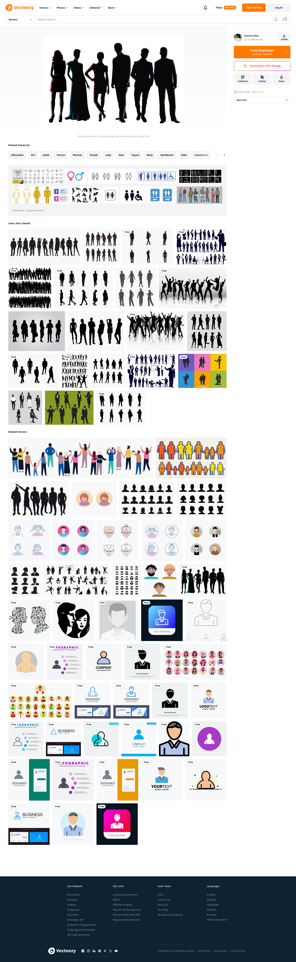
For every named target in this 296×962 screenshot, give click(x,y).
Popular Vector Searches (127, 909)
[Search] (276, 19)
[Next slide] (221, 155)
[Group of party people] (155, 331)
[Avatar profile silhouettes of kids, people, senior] (146, 499)
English (211, 894)
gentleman (166, 155)
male (184, 155)
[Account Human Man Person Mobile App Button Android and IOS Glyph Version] (117, 824)
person (61, 155)
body (150, 155)
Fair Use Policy (237, 950)
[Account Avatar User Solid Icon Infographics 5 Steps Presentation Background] (65, 662)
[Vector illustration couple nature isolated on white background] (29, 620)
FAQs (160, 894)
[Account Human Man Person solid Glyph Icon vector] (170, 701)
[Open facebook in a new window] (83, 951)
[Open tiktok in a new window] (105, 951)
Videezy (71, 904)
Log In (279, 7)
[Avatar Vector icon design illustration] (29, 540)
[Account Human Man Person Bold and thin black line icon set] (206, 620)
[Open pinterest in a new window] (99, 951)
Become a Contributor (170, 914)
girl (33, 155)
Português (213, 904)
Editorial (95, 7)
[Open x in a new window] (110, 951)
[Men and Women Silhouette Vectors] (203, 580)
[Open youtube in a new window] (116, 951)
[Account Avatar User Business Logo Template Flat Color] (104, 662)
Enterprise (73, 909)
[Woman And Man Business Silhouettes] (69, 408)
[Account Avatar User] (209, 738)
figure (135, 155)
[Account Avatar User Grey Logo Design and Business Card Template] (29, 780)
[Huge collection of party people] (75, 371)
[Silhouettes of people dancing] (193, 288)
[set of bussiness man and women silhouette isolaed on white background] (24, 580)
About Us (163, 904)
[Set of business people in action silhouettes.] (201, 247)
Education (73, 914)
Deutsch (211, 909)
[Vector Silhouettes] (44, 247)
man (121, 155)
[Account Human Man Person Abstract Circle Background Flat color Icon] (73, 824)
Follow (284, 39)
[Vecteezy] (20, 7)
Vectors (43, 7)
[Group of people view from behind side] (80, 458)
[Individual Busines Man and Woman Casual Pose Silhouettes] (25, 408)
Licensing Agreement (125, 894)
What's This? (258, 91)
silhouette (17, 155)
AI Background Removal (81, 929)
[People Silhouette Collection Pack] (207, 331)
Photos (61, 7)
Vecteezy (72, 899)
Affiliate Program (122, 904)
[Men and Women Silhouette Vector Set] (96, 331)
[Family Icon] (191, 458)
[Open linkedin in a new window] (94, 951)
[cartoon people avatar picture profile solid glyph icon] (126, 580)
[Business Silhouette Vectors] (36, 331)
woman (77, 155)
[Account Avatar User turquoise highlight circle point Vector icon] (101, 738)
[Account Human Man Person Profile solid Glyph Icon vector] (142, 662)
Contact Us (164, 899)
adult (46, 155)
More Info (242, 100)
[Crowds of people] (30, 288)
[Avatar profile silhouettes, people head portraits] (202, 499)
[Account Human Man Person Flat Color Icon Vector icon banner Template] (174, 738)
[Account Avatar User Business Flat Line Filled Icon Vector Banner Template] (206, 780)
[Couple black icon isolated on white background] (73, 620)
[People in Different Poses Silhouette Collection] (101, 247)
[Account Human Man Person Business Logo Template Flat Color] (209, 701)
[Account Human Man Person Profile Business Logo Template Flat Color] (161, 780)
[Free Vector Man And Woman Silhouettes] (202, 371)
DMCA (116, 899)
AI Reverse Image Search (81, 924)
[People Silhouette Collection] (135, 288)
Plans (219, 7)
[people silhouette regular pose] (107, 371)
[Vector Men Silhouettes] (147, 247)
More (111, 7)
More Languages (216, 919)
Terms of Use (203, 950)
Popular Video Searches (126, 919)
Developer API (75, 919)
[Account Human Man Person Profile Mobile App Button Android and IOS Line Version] (162, 620)
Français (212, 914)
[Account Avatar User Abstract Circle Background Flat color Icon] (26, 662)
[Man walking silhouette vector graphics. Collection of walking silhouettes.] (33, 371)
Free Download (262, 52)
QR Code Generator (78, 934)
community (201, 155)
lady (108, 155)
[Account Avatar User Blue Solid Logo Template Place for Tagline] (138, 738)
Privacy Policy (220, 950)
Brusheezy (73, 894)
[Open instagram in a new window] (88, 951)
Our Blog (163, 909)
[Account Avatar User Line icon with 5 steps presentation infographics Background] (25, 738)
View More (199, 195)
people (94, 155)
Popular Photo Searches (126, 914)
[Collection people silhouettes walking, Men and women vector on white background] (83, 288)
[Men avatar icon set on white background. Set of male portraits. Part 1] (160, 580)
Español (211, 899)
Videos (77, 7)
